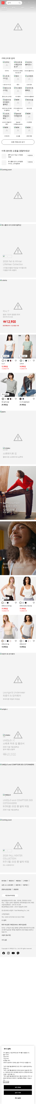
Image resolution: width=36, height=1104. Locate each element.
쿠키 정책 (6, 1082)
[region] (17, 1075)
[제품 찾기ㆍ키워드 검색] (33, 3)
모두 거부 (18, 1093)
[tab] (4, 8)
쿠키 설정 (18, 1098)
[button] (9, 346)
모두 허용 (18, 1087)
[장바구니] (29, 3)
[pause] (34, 493)
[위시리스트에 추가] (16, 360)
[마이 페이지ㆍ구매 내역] (24, 3)
